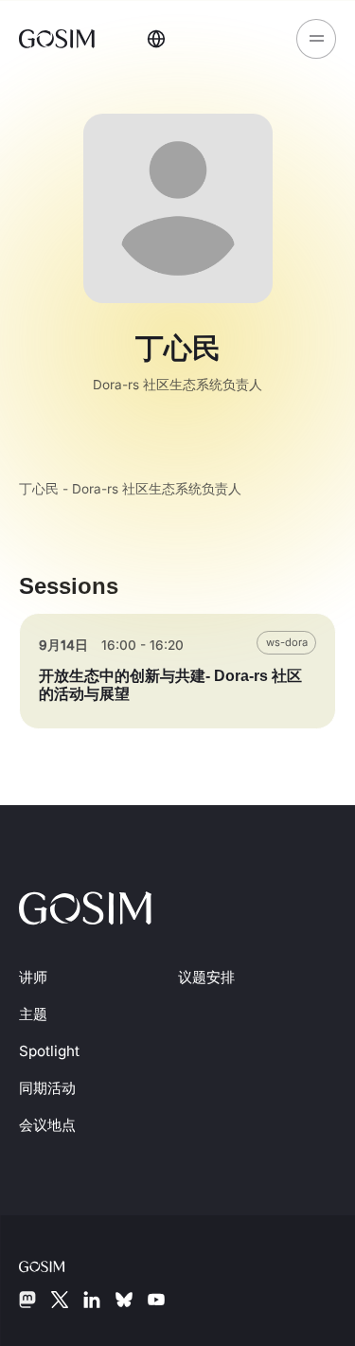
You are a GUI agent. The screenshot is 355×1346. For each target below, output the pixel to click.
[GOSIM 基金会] (57, 1264)
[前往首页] (59, 38)
